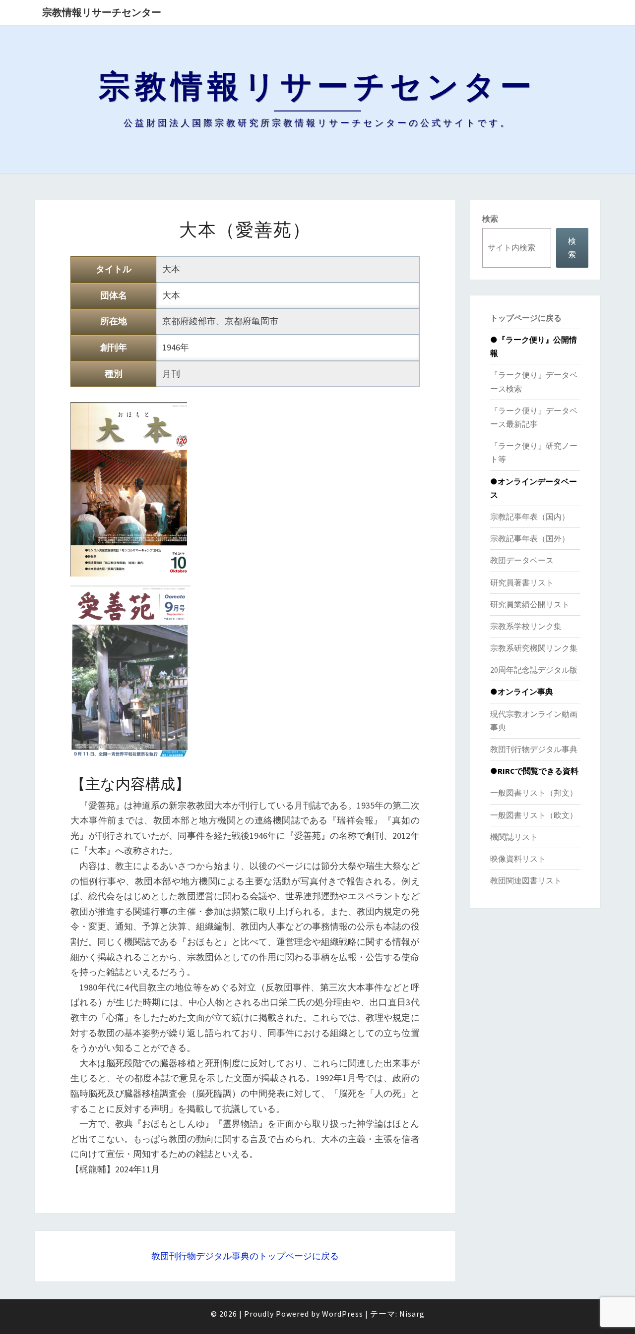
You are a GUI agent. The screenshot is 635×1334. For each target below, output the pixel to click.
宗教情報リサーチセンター (101, 12)
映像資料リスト (518, 859)
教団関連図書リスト (526, 880)
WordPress (342, 1314)
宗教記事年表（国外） (530, 538)
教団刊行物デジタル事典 (533, 749)
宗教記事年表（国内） (530, 517)
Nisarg (412, 1314)
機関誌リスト (514, 837)
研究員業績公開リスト (530, 604)
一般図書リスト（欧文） (533, 815)
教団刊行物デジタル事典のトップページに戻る (245, 1256)
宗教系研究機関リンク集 (533, 648)
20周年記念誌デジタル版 (533, 670)
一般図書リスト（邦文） (533, 793)
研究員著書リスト (522, 582)
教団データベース (522, 560)
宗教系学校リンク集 (526, 626)
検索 (490, 219)
